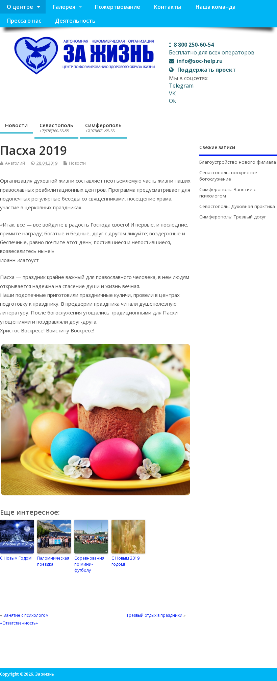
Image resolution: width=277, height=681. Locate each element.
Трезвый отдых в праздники (154, 615)
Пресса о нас (24, 20)
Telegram (181, 85)
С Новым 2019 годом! (125, 561)
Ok (172, 100)
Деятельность (75, 20)
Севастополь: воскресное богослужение (228, 175)
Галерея (63, 6)
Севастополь (56, 127)
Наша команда (215, 6)
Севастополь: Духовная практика (237, 206)
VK (172, 93)
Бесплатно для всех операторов (211, 48)
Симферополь (103, 127)
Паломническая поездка (53, 561)
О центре (20, 6)
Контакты (167, 6)
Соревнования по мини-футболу (89, 564)
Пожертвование (117, 6)
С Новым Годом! (16, 558)
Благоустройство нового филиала (237, 162)
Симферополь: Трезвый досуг (232, 217)
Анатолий (15, 163)
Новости (16, 125)
